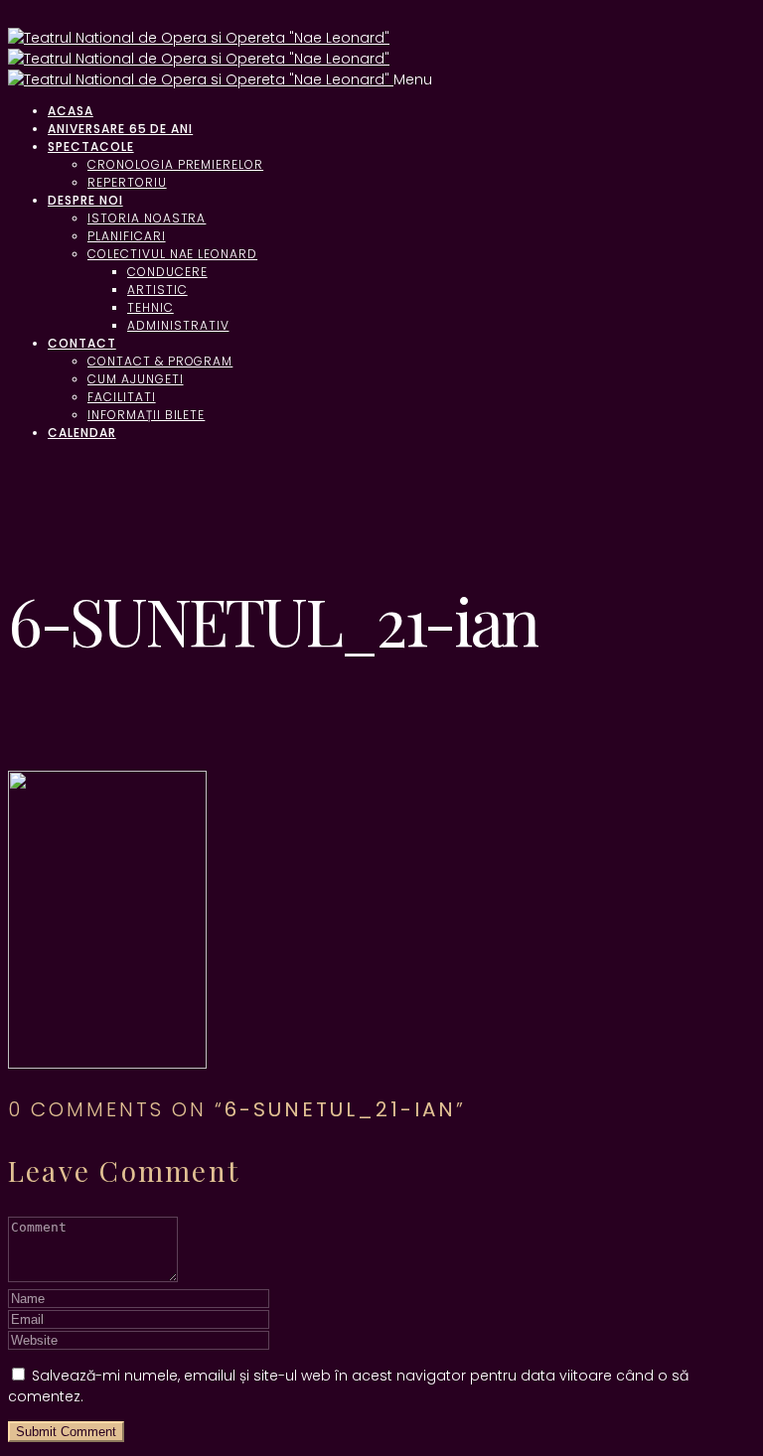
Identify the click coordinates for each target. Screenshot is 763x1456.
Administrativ (178, 325)
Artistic (157, 289)
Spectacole (91, 146)
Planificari (126, 235)
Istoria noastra (146, 218)
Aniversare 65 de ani (120, 128)
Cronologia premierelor (175, 164)
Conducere (167, 271)
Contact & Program (159, 361)
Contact (82, 343)
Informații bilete (146, 414)
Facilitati (121, 396)
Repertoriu (127, 182)
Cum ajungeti (135, 378)
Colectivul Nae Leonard (172, 253)
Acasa (70, 110)
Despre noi (85, 200)
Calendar (82, 432)
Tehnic (150, 307)
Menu (412, 79)
